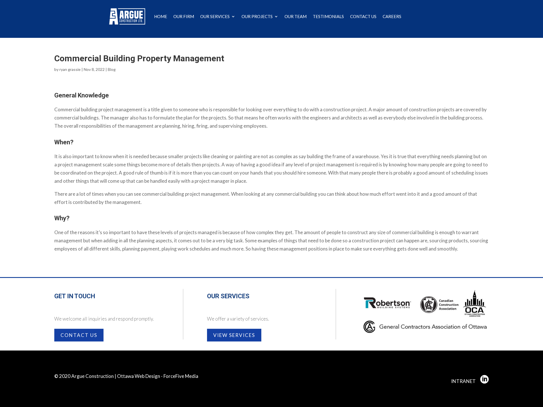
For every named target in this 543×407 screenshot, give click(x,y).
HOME (160, 16)
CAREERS (392, 16)
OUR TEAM (296, 16)
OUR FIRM (183, 16)
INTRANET (463, 381)
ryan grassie (70, 69)
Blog (112, 69)
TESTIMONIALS (328, 16)
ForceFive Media (180, 376)
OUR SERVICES (215, 16)
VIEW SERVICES (234, 335)
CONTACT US (363, 16)
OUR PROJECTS (257, 16)
